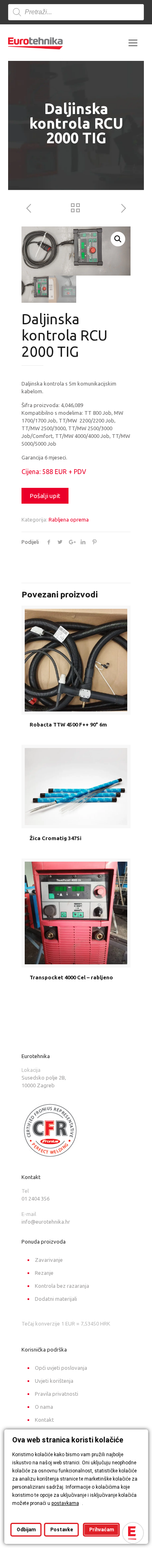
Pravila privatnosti (56, 1394)
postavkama (65, 1503)
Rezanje (44, 1273)
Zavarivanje (49, 1260)
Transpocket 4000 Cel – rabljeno (71, 977)
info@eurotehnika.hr (45, 1221)
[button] (118, 239)
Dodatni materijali (56, 1299)
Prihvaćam (101, 1530)
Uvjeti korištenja (54, 1381)
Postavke (61, 1530)
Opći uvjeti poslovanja (61, 1368)
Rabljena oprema (69, 519)
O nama (44, 1407)
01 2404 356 (35, 1198)
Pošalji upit (45, 495)
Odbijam (25, 1530)
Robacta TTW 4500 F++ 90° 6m (68, 724)
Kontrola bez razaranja (62, 1286)
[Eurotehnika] (35, 42)
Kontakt (44, 1420)
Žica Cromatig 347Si (55, 838)
